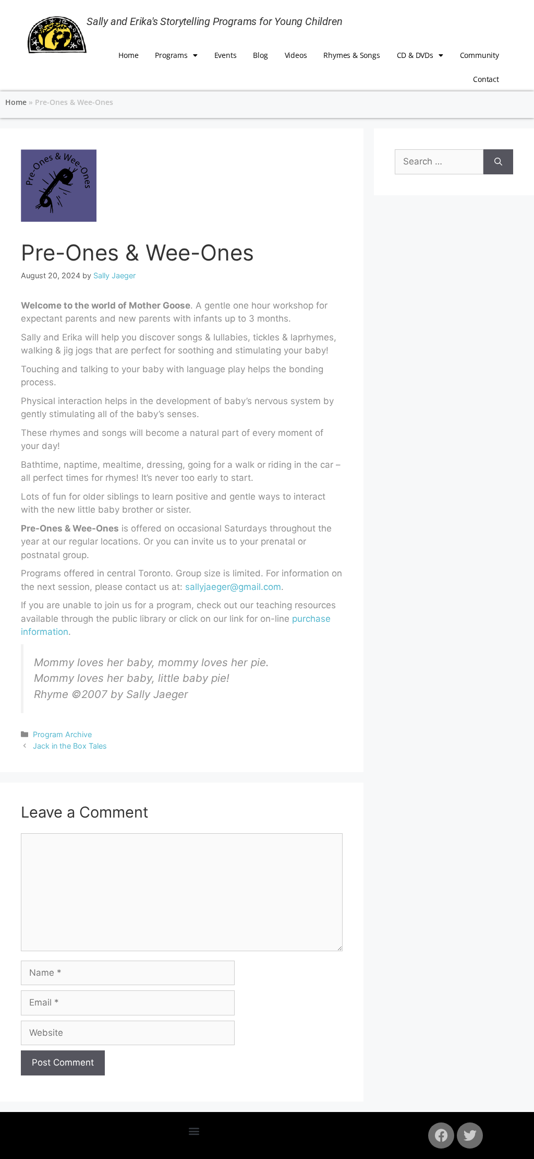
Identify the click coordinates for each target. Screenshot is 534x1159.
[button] (194, 1131)
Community (479, 55)
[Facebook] (441, 1135)
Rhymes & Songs (351, 55)
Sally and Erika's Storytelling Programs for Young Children (214, 21)
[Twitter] (470, 1135)
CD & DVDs (415, 55)
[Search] (498, 161)
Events (225, 55)
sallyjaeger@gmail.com (233, 587)
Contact (486, 79)
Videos (296, 55)
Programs (171, 55)
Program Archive (62, 734)
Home (128, 55)
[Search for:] (439, 161)
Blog (260, 55)
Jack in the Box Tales (70, 745)
